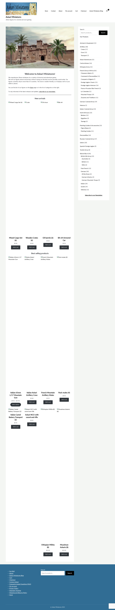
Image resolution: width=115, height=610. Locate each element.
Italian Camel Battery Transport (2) (16, 417)
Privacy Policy (13, 588)
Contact (53, 11)
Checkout (83, 11)
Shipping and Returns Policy (18, 593)
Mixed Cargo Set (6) (15, 239)
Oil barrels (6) (48, 238)
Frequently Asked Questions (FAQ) (20, 584)
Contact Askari (14, 582)
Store (46, 11)
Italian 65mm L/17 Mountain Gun (16, 395)
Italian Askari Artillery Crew (31, 394)
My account (68, 11)
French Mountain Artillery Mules (48, 394)
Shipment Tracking (15, 590)
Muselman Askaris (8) (64, 546)
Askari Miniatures (13, 17)
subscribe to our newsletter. (47, 91)
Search (82, 29)
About (60, 11)
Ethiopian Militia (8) (48, 546)
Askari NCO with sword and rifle (32, 416)
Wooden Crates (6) (32, 239)
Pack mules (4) (64, 393)
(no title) (12, 571)
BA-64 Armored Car (64, 239)
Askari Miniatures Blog (96, 11)
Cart (76, 11)
